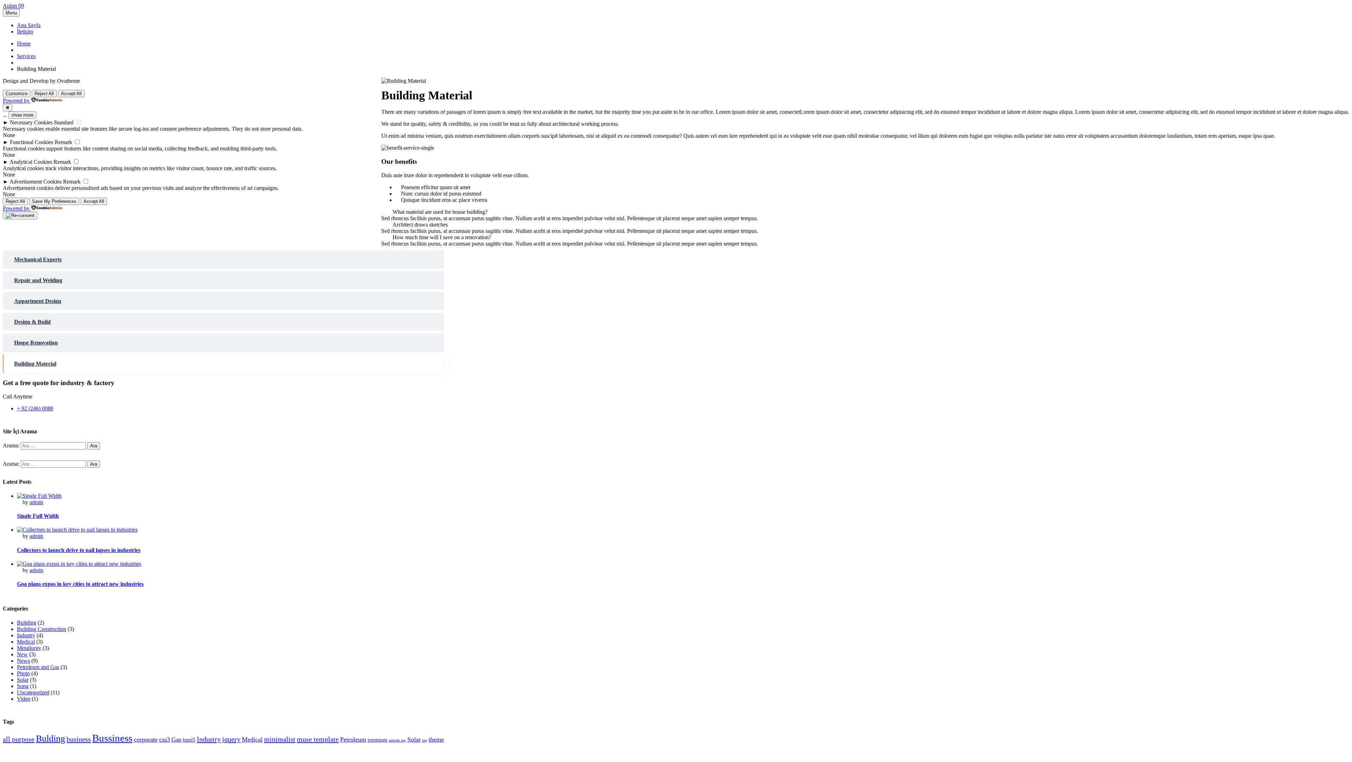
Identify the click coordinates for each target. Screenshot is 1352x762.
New (22, 654)
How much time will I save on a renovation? (442, 237)
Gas (176, 739)
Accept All (71, 93)
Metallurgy (29, 648)
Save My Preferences (54, 201)
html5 (189, 740)
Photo (23, 673)
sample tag (397, 740)
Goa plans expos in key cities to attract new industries (80, 584)
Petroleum (353, 739)
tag (424, 740)
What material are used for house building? (440, 212)
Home (24, 44)
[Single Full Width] (39, 496)
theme (436, 739)
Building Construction (41, 629)
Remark (63, 142)
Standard (64, 122)
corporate (146, 739)
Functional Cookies (31, 142)
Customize (16, 93)
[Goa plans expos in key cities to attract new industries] (79, 564)
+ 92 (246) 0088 (35, 408)
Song (23, 686)
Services (26, 56)
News (23, 661)
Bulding (50, 738)
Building (26, 623)
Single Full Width (38, 516)
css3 (164, 739)
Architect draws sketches (420, 225)
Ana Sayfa (28, 25)
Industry (26, 635)
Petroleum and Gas (38, 667)
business (79, 739)
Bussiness (112, 738)
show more (22, 115)
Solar (23, 680)
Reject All (44, 93)
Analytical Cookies (31, 162)
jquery (231, 739)
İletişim (25, 32)
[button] (865, 212)
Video (23, 699)
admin (36, 502)
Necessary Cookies (31, 122)
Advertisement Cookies (36, 182)
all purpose (19, 739)
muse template (318, 739)
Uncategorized (33, 692)
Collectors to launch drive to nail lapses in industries (78, 550)
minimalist (279, 739)
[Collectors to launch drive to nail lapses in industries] (77, 530)
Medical (26, 642)
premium (377, 740)
